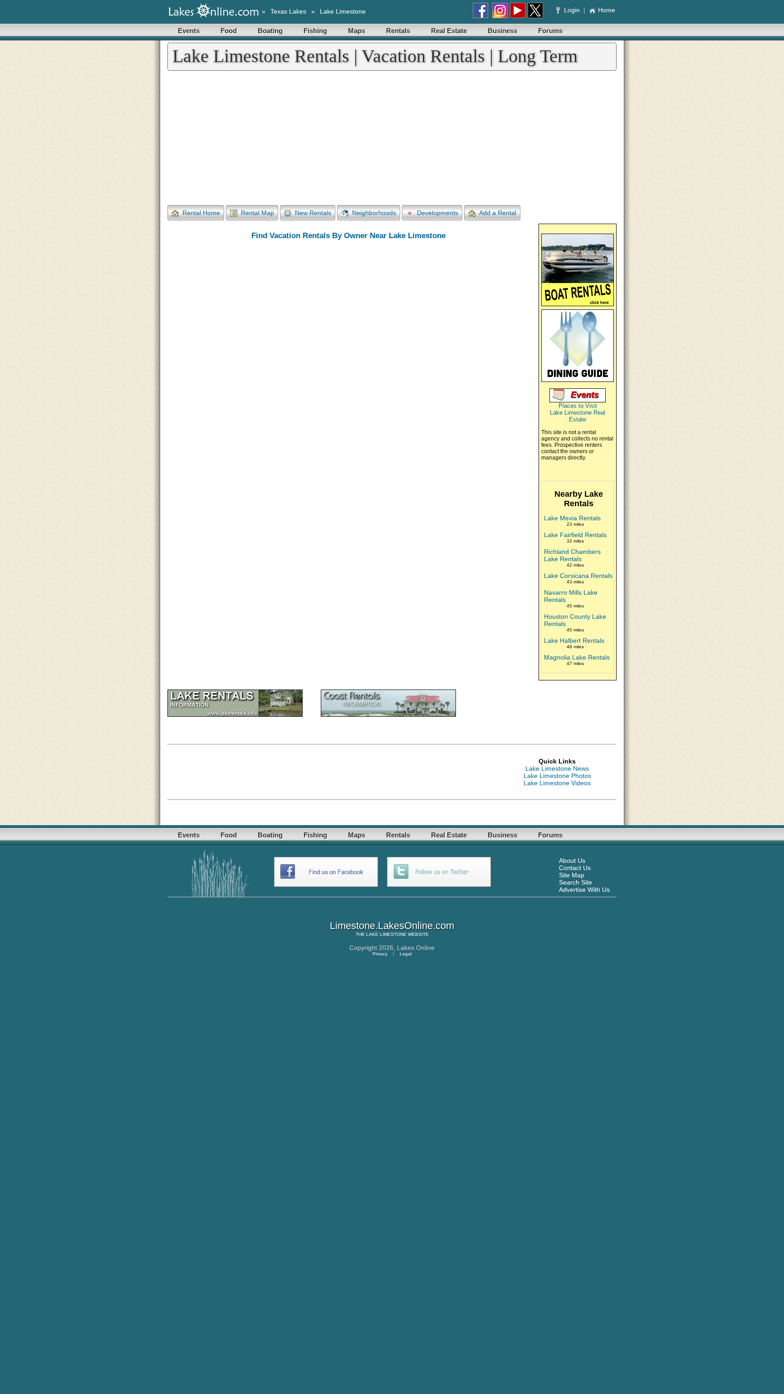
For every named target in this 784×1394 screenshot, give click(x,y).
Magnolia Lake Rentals (577, 657)
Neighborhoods (374, 212)
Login (572, 10)
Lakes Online (416, 947)
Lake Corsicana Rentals (578, 575)
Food (228, 30)
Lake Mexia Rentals (572, 518)
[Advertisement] (392, 138)
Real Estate (449, 30)
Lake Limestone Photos (557, 775)
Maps (356, 30)
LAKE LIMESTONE (386, 934)
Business (502, 30)
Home (606, 10)
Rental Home (201, 212)
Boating (270, 30)
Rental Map (257, 212)
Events (189, 30)
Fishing (315, 30)
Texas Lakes (288, 11)
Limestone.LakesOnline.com (392, 925)
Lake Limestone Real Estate (577, 416)
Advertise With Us (584, 889)
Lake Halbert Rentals (574, 640)
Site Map (571, 875)
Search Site (575, 882)
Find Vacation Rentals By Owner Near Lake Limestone (348, 235)
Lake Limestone (343, 11)
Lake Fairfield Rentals (575, 534)
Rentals (398, 30)
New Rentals (313, 212)
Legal (406, 953)
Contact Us (575, 867)
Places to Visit (578, 405)
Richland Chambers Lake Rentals (572, 555)
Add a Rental (497, 212)
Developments (437, 212)
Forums (550, 30)
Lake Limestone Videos (557, 783)
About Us (572, 860)
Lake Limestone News (557, 768)
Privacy (379, 953)
